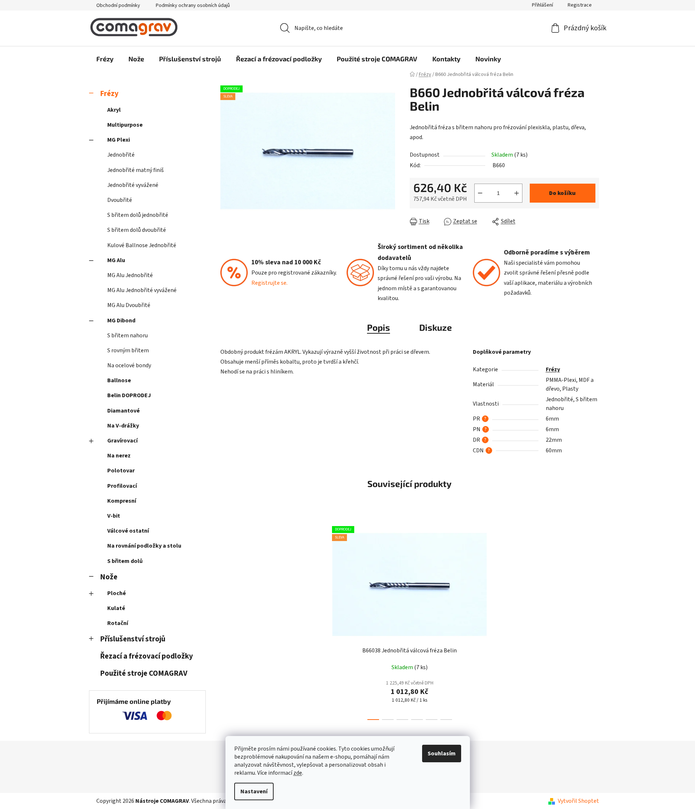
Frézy (109, 93)
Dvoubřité (119, 200)
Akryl (114, 110)
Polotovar (121, 471)
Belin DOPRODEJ (129, 395)
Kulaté (116, 608)
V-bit (113, 516)
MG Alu (116, 260)
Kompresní (121, 501)
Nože (108, 577)
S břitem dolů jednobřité (137, 215)
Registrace (580, 5)
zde (297, 773)
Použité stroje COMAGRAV (144, 673)
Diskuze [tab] (435, 327)
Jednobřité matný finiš (135, 170)
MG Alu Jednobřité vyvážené (142, 290)
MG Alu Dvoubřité (128, 305)
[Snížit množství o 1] (480, 193)
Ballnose (119, 380)
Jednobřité (121, 155)
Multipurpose (125, 125)
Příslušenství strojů (132, 639)
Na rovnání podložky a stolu (144, 546)
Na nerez (119, 456)
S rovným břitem (128, 350)
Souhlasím (442, 753)
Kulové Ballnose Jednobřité (141, 245)
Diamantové (123, 411)
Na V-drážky (123, 426)
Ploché (116, 593)
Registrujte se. (269, 283)
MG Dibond (121, 321)
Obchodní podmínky (118, 5)
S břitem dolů (125, 561)
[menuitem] (105, 58)
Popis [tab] (378, 327)
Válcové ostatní (128, 531)
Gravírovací (122, 441)
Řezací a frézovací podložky (146, 656)
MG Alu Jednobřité (130, 275)
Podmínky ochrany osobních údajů (193, 5)
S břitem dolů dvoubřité (136, 230)
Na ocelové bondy (129, 365)
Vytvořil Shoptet (578, 801)
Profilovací (122, 486)
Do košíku (562, 193)
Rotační (117, 623)
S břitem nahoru (127, 335)
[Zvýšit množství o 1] (516, 193)
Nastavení (253, 791)
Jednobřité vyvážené (132, 185)
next (498, 621)
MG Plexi (118, 140)
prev (321, 621)
